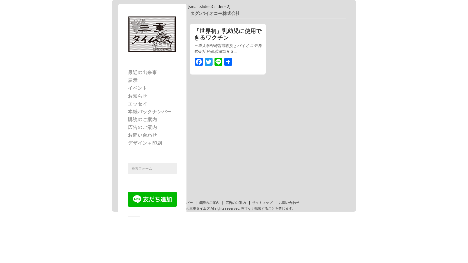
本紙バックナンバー (150, 111)
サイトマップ (262, 202)
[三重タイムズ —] (152, 34)
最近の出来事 (142, 72)
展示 (133, 80)
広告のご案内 (142, 127)
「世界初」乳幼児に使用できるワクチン (228, 34)
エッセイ (137, 103)
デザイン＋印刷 (145, 143)
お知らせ (137, 96)
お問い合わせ (142, 135)
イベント (137, 88)
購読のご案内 (142, 119)
